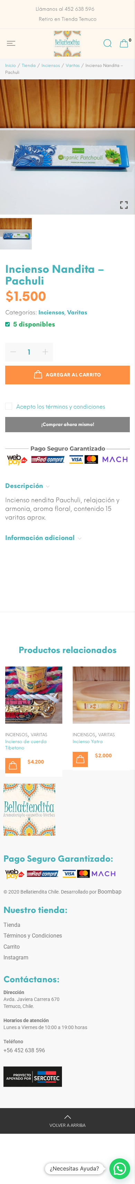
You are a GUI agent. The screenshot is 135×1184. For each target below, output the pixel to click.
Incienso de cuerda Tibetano (26, 744)
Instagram (15, 957)
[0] (124, 43)
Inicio (10, 65)
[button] (12, 765)
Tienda (29, 65)
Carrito (11, 946)
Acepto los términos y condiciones (60, 406)
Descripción (24, 486)
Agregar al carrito (73, 374)
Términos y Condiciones (32, 935)
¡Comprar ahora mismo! (67, 424)
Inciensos (51, 65)
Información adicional (40, 538)
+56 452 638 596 (24, 1050)
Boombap (110, 891)
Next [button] (118, 233)
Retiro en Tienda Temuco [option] (68, 19)
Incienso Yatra (88, 741)
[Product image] (33, 695)
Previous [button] (17, 233)
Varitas (73, 65)
